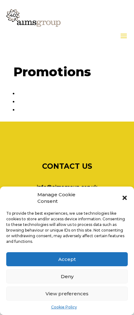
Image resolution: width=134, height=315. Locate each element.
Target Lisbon (34, 109)
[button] (125, 198)
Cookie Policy (64, 307)
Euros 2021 (30, 93)
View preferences (67, 294)
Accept (67, 259)
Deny (67, 276)
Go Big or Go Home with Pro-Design (59, 101)
